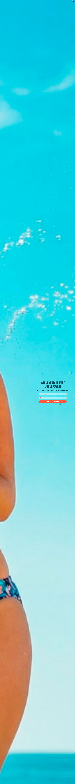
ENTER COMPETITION (53, 401)
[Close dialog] (73, 1)
